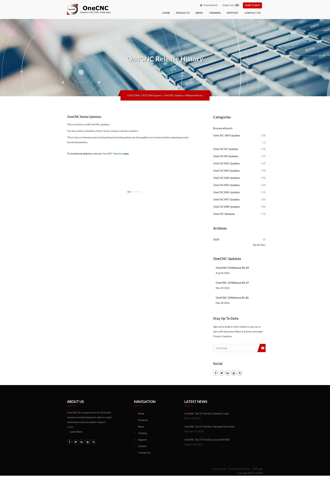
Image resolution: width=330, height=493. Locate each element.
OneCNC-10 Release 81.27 (232, 282)
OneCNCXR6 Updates (239, 192)
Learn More (74, 431)
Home (139, 413)
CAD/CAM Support (151, 95)
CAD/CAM (133, 95)
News (199, 12)
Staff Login (257, 468)
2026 (239, 239)
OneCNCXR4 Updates (239, 177)
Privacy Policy (220, 468)
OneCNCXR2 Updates (239, 163)
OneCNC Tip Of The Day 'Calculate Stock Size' (209, 426)
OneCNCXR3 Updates (239, 170)
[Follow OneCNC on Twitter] (221, 373)
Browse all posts (223, 128)
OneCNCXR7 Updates (239, 199)
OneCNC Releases (239, 213)
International (209, 5)
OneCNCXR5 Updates (239, 185)
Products (183, 12)
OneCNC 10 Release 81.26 (232, 297)
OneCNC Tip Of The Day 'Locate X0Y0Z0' (207, 439)
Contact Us (252, 12)
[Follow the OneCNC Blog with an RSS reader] (239, 373)
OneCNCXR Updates (239, 156)
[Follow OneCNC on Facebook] (215, 373)
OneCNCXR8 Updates (239, 206)
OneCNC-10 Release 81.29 (232, 267)
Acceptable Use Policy (239, 468)
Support (232, 12)
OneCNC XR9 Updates (239, 135)
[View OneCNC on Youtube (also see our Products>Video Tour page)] (233, 373)
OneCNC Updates (174, 95)
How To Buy (252, 5)
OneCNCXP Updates (239, 148)
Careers (140, 446)
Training (215, 12)
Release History (194, 95)
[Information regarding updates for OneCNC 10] (239, 140)
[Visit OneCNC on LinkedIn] (227, 373)
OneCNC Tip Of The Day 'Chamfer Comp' (206, 413)
